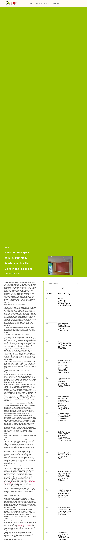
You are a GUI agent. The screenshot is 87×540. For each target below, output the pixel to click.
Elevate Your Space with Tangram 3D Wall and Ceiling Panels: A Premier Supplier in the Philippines (65, 476)
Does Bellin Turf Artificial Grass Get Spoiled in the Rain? (64, 455)
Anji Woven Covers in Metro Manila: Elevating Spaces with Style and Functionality (64, 493)
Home (25, 3)
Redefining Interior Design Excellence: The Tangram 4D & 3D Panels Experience (64, 345)
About (31, 3)
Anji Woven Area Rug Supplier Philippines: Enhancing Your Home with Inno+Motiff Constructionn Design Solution (63, 403)
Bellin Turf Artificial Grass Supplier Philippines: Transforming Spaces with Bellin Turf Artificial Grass (64, 436)
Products (38, 3)
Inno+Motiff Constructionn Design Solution (19, 482)
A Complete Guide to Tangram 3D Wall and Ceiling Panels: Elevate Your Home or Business (65, 511)
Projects (46, 3)
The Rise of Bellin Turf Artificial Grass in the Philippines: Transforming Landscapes (64, 416)
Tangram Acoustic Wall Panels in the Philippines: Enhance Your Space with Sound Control (64, 382)
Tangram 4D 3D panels (24, 525)
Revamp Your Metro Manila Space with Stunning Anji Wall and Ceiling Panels (64, 302)
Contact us (56, 3)
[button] (77, 283)
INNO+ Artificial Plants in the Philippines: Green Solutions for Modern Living (64, 326)
